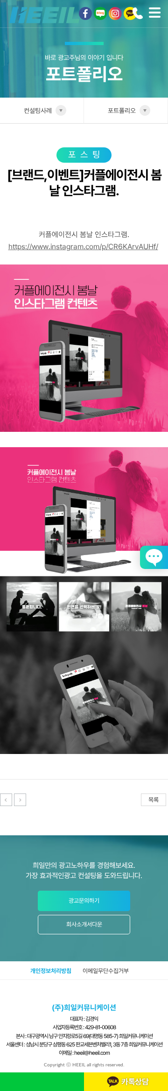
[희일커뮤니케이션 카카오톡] (130, 13)
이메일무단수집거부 (106, 970)
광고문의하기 (84, 900)
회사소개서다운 (84, 924)
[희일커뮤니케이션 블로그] (100, 13)
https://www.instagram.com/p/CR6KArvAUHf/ (83, 246)
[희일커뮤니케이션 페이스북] (85, 13)
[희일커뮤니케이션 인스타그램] (115, 13)
